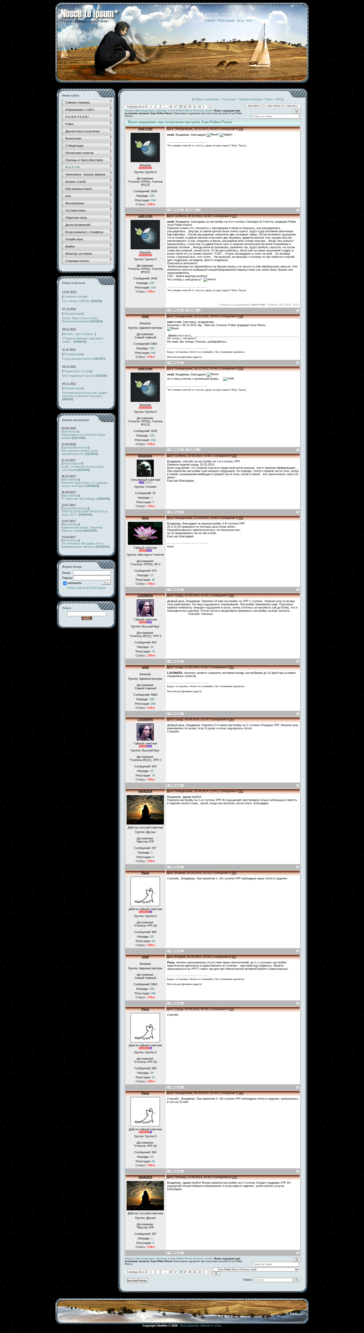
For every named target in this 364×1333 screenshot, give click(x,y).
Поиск (269, 99)
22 (199, 106)
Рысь (145, 872)
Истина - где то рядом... (79, 333)
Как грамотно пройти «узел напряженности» (80, 452)
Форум (129, 110)
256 (240, 128)
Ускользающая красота (78, 358)
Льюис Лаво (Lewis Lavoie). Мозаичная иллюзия (80, 320)
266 (234, 872)
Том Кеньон (70, 431)
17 (175, 106)
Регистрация (225, 20)
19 (185, 106)
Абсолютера (70, 479)
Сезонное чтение (74, 296)
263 (231, 667)
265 (240, 791)
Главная (209, 20)
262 (231, 595)
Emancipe (145, 455)
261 (240, 517)
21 (194, 106)
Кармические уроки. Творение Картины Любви (82, 529)
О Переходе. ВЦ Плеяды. (79, 498)
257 (234, 216)
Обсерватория (73, 313)
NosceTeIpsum (72, 463)
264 (231, 719)
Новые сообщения (206, 99)
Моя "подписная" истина (78, 375)
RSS (249, 20)
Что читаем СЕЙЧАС (76, 301)
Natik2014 (145, 791)
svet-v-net (145, 128)
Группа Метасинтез (75, 447)
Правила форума (250, 99)
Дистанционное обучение (151, 110)
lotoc (145, 517)
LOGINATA (145, 595)
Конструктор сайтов (195, 1325)
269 (240, 1093)
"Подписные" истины (77, 371)
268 (231, 1009)
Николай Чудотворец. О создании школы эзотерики (84, 484)
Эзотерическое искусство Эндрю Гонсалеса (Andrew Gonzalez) (84, 394)
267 (234, 956)
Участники (229, 99)
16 (170, 106)
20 (190, 106)
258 (240, 316)
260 (234, 455)
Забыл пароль (76, 587)
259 (240, 368)
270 (234, 1177)
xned (145, 316)
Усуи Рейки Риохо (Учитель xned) (191, 110)
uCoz (218, 1325)
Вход (240, 20)
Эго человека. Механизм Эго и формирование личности (82, 545)
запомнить (74, 583)
